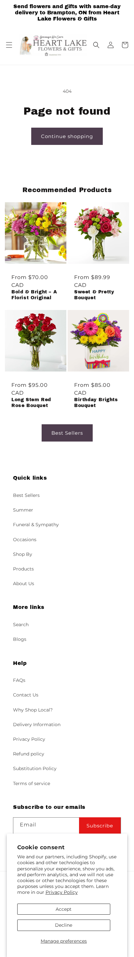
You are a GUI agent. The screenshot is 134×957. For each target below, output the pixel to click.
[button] (9, 45)
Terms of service (31, 783)
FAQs (19, 680)
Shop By (22, 554)
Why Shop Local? (33, 710)
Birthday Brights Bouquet (96, 402)
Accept (64, 909)
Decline (63, 925)
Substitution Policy (35, 768)
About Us (23, 583)
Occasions (24, 539)
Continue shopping (67, 136)
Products (23, 569)
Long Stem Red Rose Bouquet (31, 402)
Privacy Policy (62, 892)
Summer (23, 510)
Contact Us (25, 695)
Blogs (19, 639)
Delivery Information (36, 724)
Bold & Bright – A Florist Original (34, 294)
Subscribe (100, 826)
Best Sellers (67, 433)
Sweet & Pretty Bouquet (94, 294)
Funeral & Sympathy (36, 525)
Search (21, 624)
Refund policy (28, 754)
